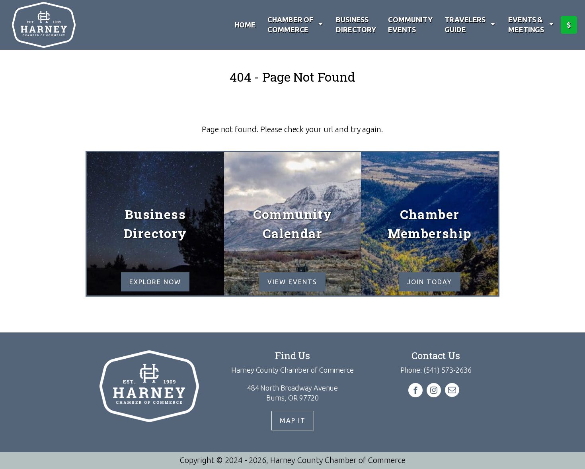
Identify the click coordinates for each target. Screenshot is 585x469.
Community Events (410, 24)
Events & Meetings (526, 24)
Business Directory (356, 24)
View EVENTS (292, 281)
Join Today (429, 281)
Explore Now (155, 281)
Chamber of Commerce (290, 24)
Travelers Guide (465, 24)
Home (245, 25)
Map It (293, 420)
